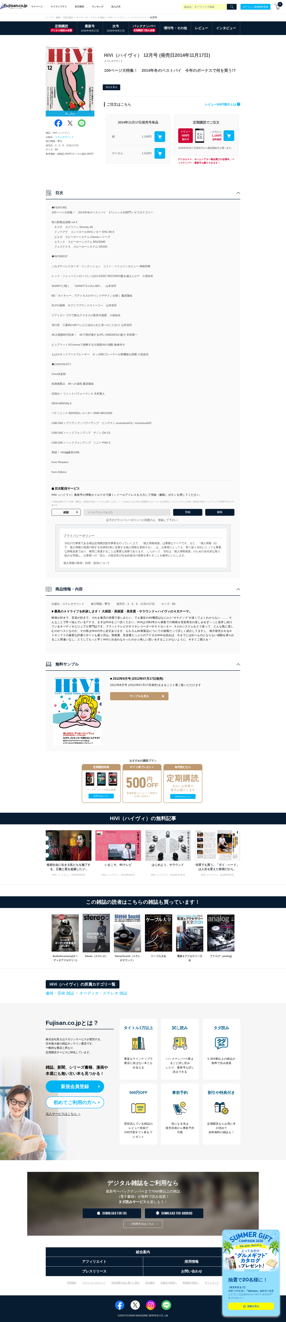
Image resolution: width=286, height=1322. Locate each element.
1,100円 (147, 136)
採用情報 (192, 1261)
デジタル (117, 153)
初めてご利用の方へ (75, 1102)
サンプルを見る (139, 696)
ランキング (98, 6)
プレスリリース (94, 1271)
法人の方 (116, 6)
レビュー (201, 28)
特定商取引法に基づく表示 (125, 1282)
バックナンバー (138, 17)
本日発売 (79, 6)
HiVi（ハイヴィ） (117, 17)
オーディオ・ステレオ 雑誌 (90, 17)
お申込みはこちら (101, 796)
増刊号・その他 (175, 28)
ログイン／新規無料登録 (255, 6)
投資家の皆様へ (191, 1282)
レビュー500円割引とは (222, 104)
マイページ (37, 6)
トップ (49, 17)
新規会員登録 (75, 1086)
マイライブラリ (59, 6)
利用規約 (71, 1282)
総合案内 (143, 1252)
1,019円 (147, 153)
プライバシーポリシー (94, 1282)
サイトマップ (212, 1282)
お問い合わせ (191, 1271)
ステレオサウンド (64, 137)
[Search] (232, 7)
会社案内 (150, 1282)
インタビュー (226, 28)
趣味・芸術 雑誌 (64, 17)
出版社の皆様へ (169, 1282)
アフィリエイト (94, 1261)
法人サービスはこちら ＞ (63, 1113)
